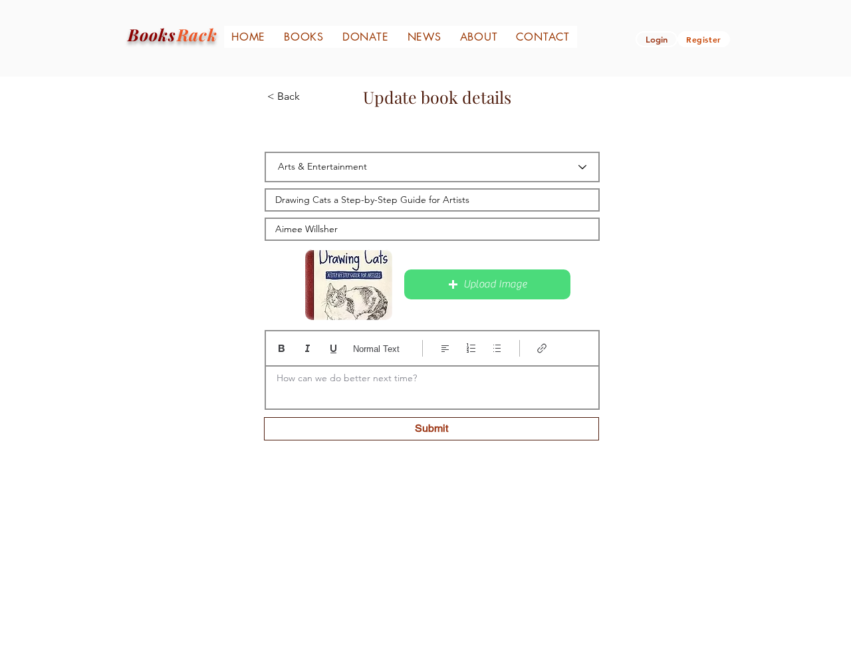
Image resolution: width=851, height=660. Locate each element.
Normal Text (376, 349)
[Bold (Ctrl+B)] (281, 348)
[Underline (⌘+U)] (333, 348)
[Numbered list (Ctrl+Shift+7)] (471, 348)
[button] (487, 284)
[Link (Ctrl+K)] (542, 348)
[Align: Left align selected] (445, 348)
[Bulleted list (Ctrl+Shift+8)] (497, 348)
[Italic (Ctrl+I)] (307, 348)
